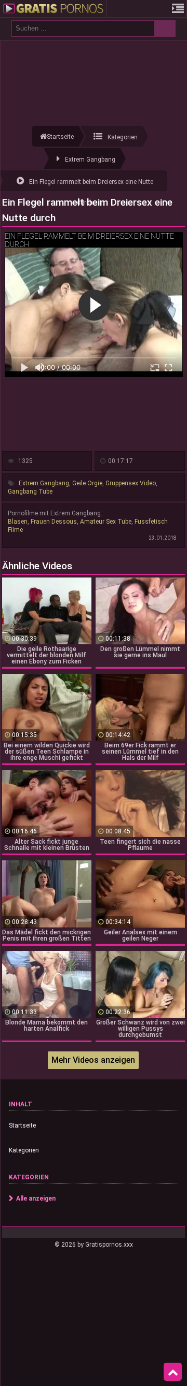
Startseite (22, 1125)
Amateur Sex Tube (105, 521)
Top (173, 1372)
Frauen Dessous (54, 521)
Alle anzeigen (36, 1198)
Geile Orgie (87, 483)
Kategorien (24, 1150)
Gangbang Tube (30, 491)
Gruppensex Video (130, 483)
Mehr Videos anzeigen (93, 1060)
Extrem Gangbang (44, 483)
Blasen (18, 521)
